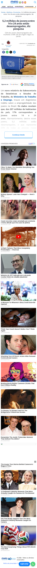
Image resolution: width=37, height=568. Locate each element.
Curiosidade (29, 6)
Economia (16, 12)
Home (4, 6)
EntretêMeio (19, 6)
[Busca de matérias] (35, 3)
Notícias (10, 6)
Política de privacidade (10, 563)
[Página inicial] (14, 2)
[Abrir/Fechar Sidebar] (2, 2)
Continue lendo (18, 135)
